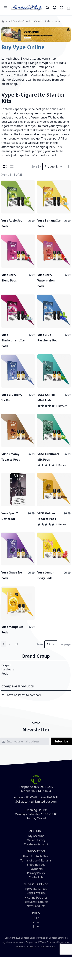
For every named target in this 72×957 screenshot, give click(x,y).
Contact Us (36, 877)
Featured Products (36, 902)
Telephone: (26, 787)
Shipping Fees (36, 865)
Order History (36, 840)
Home (2, 21)
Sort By (36, 166)
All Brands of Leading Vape (24, 21)
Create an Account (36, 844)
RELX (36, 918)
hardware (7, 669)
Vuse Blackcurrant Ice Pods (12, 340)
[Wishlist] (61, 8)
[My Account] (54, 8)
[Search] (47, 8)
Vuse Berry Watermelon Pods (46, 280)
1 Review (61, 406)
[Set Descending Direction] (68, 166)
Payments (36, 869)
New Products (36, 906)
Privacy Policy (36, 873)
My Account (36, 836)
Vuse (36, 922)
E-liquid (6, 665)
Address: (20, 797)
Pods (47, 21)
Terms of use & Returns (36, 860)
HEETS (31, 893)
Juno (36, 926)
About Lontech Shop (36, 856)
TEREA (41, 893)
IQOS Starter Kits (36, 889)
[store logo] (27, 8)
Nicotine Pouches (36, 898)
